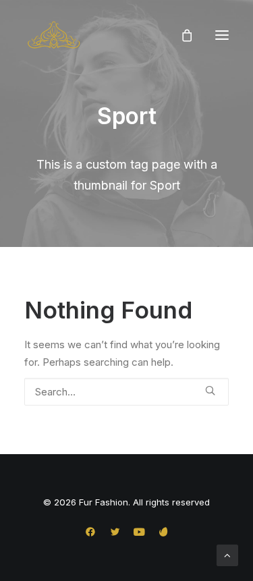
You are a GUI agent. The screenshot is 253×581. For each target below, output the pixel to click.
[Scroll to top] (227, 554)
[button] (222, 35)
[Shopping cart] (181, 35)
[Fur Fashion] (53, 35)
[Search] (126, 392)
